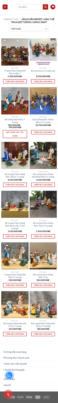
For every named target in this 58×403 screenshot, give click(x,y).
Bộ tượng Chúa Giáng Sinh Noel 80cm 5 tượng (43, 175)
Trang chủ (10, 19)
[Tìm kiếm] (45, 7)
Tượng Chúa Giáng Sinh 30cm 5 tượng (15, 276)
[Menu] (5, 7)
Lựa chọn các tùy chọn (15, 134)
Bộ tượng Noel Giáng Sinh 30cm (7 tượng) (43, 324)
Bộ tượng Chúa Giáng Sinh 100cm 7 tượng (15, 175)
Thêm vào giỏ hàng (14, 81)
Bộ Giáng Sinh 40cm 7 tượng (15, 120)
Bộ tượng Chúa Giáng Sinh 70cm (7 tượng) (43, 224)
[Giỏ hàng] (52, 7)
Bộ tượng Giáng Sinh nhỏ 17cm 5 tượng (14, 324)
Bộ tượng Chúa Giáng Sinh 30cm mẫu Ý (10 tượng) (15, 226)
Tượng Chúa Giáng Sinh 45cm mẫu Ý (15, 72)
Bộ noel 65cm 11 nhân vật (43, 71)
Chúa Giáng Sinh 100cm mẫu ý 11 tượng (43, 120)
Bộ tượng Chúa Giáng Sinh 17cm (43, 276)
